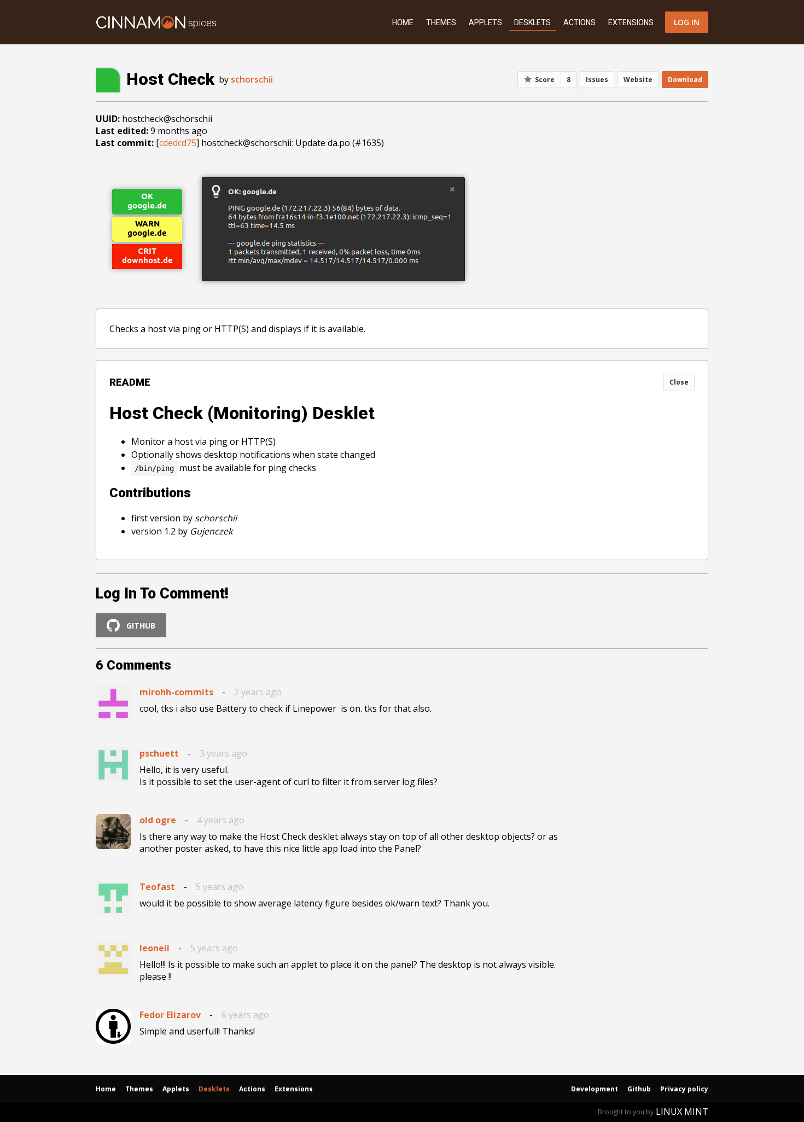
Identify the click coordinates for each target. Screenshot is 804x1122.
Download (685, 79)
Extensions (631, 22)
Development (594, 1089)
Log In (687, 22)
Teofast (157, 887)
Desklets (532, 22)
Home (402, 22)
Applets (485, 22)
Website (638, 79)
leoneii (154, 948)
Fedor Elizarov (170, 1015)
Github (639, 1089)
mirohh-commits (176, 692)
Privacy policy (684, 1089)
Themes (441, 22)
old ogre (157, 820)
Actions (579, 22)
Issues (597, 79)
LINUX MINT (682, 1112)
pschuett (159, 753)
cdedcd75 (177, 143)
